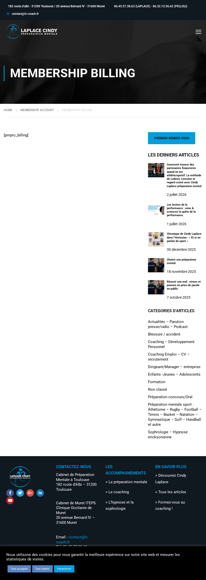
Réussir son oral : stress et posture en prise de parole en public (184, 285)
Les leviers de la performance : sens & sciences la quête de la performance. (181, 210)
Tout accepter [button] (19, 568)
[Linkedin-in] (40, 493)
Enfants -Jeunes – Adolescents (174, 374)
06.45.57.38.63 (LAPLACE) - (133, 6)
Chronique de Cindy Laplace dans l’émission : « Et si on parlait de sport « (184, 237)
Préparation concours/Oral (170, 397)
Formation (156, 382)
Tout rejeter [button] (42, 568)
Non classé (157, 389)
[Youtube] (10, 500)
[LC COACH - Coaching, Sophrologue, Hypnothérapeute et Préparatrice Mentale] (31, 31)
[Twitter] (20, 493)
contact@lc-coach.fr (25, 14)
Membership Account (37, 110)
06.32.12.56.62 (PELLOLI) (170, 6)
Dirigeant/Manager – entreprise (174, 367)
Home (8, 110)
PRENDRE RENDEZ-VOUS (171, 138)
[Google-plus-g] (30, 493)
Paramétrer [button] (64, 568)
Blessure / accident (164, 334)
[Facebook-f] (10, 493)
